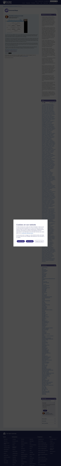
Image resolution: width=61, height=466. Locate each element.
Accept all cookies (21, 241)
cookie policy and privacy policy (27, 233)
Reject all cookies (30, 241)
